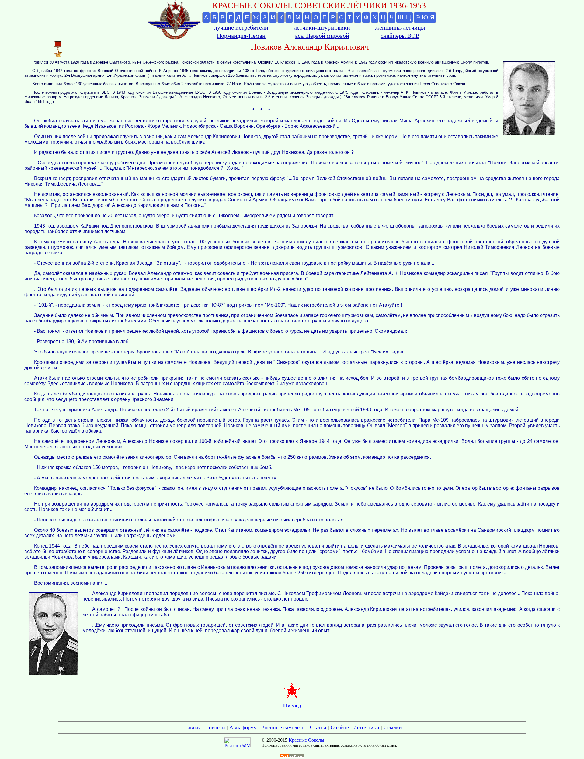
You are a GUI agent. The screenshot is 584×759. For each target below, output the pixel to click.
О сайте (340, 727)
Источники (366, 727)
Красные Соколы (306, 740)
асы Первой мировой (322, 35)
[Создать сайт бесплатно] (292, 756)
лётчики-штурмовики (322, 27)
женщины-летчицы (400, 27)
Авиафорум (243, 727)
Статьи (318, 727)
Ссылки (393, 727)
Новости (215, 727)
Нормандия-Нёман (241, 35)
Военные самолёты (283, 727)
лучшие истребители (241, 27)
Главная (191, 727)
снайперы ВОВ (400, 35)
